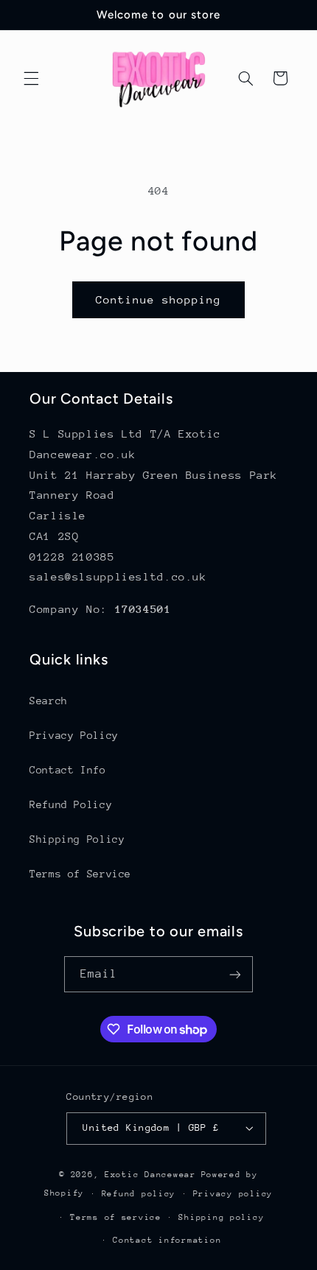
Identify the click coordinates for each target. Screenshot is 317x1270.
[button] (31, 78)
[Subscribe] (235, 974)
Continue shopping (159, 299)
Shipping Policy (77, 839)
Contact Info (67, 770)
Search (48, 700)
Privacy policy (233, 1194)
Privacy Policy (74, 735)
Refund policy (139, 1194)
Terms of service (115, 1217)
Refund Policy (70, 804)
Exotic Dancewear (150, 1174)
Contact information (167, 1240)
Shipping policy (221, 1217)
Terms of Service (80, 874)
